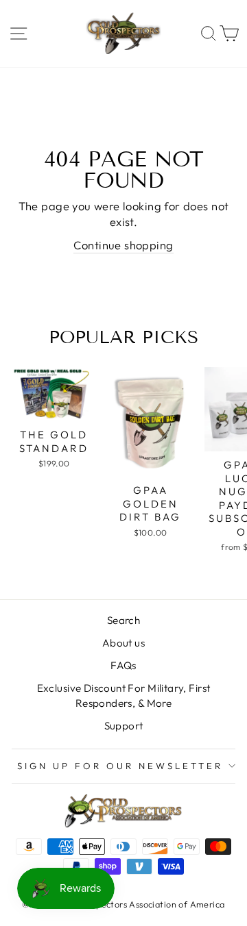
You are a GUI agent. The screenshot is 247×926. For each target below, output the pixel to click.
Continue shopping (123, 245)
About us (123, 642)
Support (123, 725)
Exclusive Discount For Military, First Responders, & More (124, 695)
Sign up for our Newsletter (119, 765)
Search (123, 620)
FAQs (123, 665)
